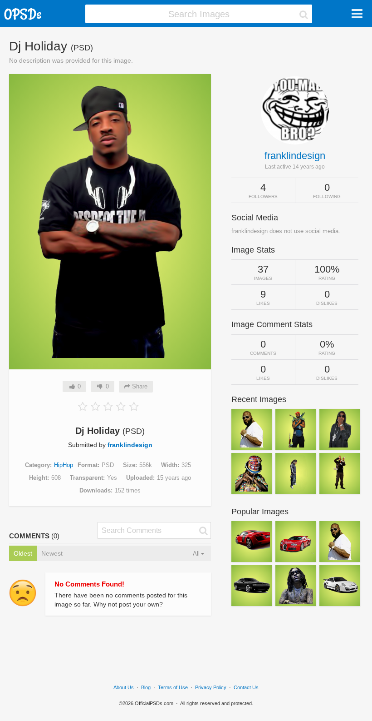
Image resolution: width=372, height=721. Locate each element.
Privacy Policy (210, 687)
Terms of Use (173, 687)
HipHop (63, 465)
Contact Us (246, 687)
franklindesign (130, 444)
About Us (123, 687)
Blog (146, 687)
